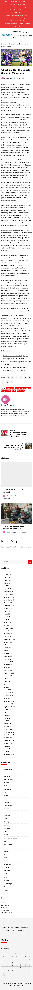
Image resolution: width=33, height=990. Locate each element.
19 (12, 968)
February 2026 (8, 592)
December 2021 (9, 732)
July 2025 (7, 611)
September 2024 (9, 639)
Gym (5, 831)
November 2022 (9, 701)
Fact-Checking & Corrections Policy (17, 7)
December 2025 (9, 597)
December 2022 (9, 698)
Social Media (8, 874)
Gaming (6, 822)
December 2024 (9, 631)
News (5, 857)
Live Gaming (8, 844)
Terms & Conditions (25, 10)
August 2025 (8, 608)
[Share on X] (12, 377)
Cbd (5, 786)
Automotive (7, 773)
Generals (7, 828)
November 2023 (9, 667)
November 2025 (9, 600)
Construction (8, 789)
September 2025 (9, 606)
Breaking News (8, 779)
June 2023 (7, 681)
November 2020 (9, 755)
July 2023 (7, 679)
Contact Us (25, 1)
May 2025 (7, 617)
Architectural (8, 770)
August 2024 (8, 642)
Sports (14, 390)
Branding (7, 776)
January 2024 (8, 662)
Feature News (8, 805)
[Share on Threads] (7, 382)
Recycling (7, 867)
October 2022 (8, 704)
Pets (5, 861)
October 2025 (8, 603)
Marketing (7, 851)
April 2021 (7, 752)
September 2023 (9, 673)
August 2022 (8, 710)
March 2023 (8, 690)
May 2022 (7, 718)
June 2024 (7, 648)
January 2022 (8, 729)
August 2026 (8, 575)
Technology (8, 884)
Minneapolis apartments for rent (12, 102)
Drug (5, 799)
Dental (6, 796)
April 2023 (7, 687)
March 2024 (8, 656)
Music (6, 854)
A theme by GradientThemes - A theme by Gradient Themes (16, 984)
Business (6, 783)
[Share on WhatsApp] (21, 377)
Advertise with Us (15, 1)
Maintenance (8, 848)
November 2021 (9, 735)
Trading (6, 887)
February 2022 (8, 726)
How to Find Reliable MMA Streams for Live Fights (13, 527)
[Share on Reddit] (29, 377)
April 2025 (7, 620)
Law (5, 841)
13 (16, 965)
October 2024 (8, 636)
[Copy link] (11, 382)
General (6, 825)
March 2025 (8, 622)
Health (6, 835)
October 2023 (8, 670)
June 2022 (7, 715)
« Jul (3, 976)
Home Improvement (10, 838)
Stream (6, 880)
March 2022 (8, 724)
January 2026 (8, 594)
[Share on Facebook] (8, 377)
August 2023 (8, 676)
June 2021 (7, 746)
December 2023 (9, 665)
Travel (6, 890)
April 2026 (7, 586)
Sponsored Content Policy (11, 10)
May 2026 (7, 583)
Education (7, 802)
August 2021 (8, 743)
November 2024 (9, 634)
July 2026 (7, 577)
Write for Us (17, 12)
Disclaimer (12, 4)
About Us (7, 1)
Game (6, 818)
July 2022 (7, 712)
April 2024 (7, 653)
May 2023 (7, 684)
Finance (6, 809)
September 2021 (9, 740)
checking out (10, 388)
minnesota (8, 390)
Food (5, 812)
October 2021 (8, 738)
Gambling (7, 815)
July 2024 (7, 645)
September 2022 (9, 707)
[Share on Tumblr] (3, 382)
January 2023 (8, 695)
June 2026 (7, 580)
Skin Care (7, 871)
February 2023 (8, 693)
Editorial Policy (21, 4)
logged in (13, 547)
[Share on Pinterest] (25, 377)
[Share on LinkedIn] (16, 377)
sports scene (20, 390)
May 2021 (7, 749)
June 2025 (7, 614)
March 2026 (8, 589)
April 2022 (7, 721)
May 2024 (7, 651)
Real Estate (7, 864)
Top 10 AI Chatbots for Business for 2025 (15, 491)
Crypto (6, 792)
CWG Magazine (21, 32)
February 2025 (8, 625)
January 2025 (8, 628)
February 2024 (8, 659)
